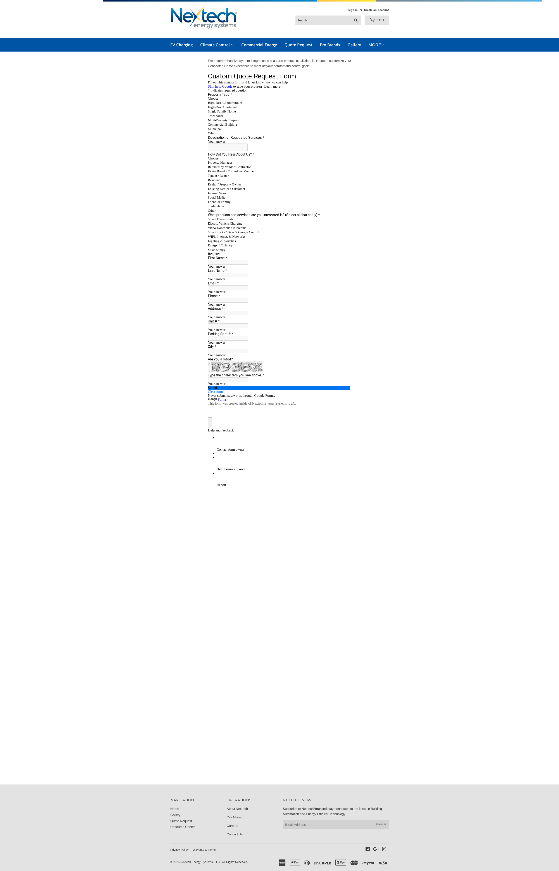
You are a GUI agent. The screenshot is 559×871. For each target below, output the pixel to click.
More (375, 45)
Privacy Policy (179, 849)
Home (174, 808)
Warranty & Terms (204, 849)
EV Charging (181, 44)
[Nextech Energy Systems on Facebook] (367, 850)
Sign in (353, 10)
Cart (380, 20)
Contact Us (235, 834)
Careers (232, 826)
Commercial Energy (259, 44)
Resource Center (182, 827)
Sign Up (381, 824)
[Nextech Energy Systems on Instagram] (384, 850)
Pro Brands (330, 44)
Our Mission (235, 817)
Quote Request (298, 44)
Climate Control (215, 44)
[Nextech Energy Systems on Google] (376, 850)
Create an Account (376, 10)
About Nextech (237, 808)
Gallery (354, 44)
